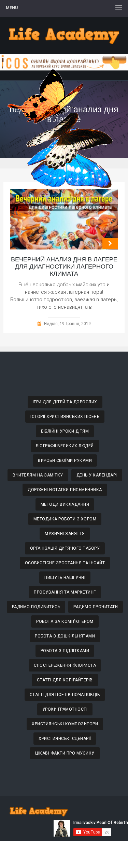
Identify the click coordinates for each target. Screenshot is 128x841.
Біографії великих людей (65, 445)
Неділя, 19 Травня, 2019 (67, 323)
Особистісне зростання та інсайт (65, 563)
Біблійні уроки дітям (65, 431)
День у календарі (96, 475)
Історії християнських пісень (64, 416)
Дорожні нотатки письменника (65, 489)
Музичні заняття (65, 533)
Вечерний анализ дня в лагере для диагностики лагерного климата (64, 266)
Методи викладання (65, 504)
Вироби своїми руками (65, 460)
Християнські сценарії (65, 738)
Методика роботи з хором (65, 519)
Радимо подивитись (36, 606)
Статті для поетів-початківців (65, 694)
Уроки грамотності (65, 709)
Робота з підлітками (65, 650)
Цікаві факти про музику (65, 753)
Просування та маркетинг (65, 592)
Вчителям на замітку (38, 475)
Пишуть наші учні (64, 577)
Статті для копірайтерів (65, 680)
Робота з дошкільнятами (65, 636)
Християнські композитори (65, 724)
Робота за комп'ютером (65, 621)
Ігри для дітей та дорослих (65, 402)
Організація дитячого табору (65, 548)
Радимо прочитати (95, 606)
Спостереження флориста (65, 665)
